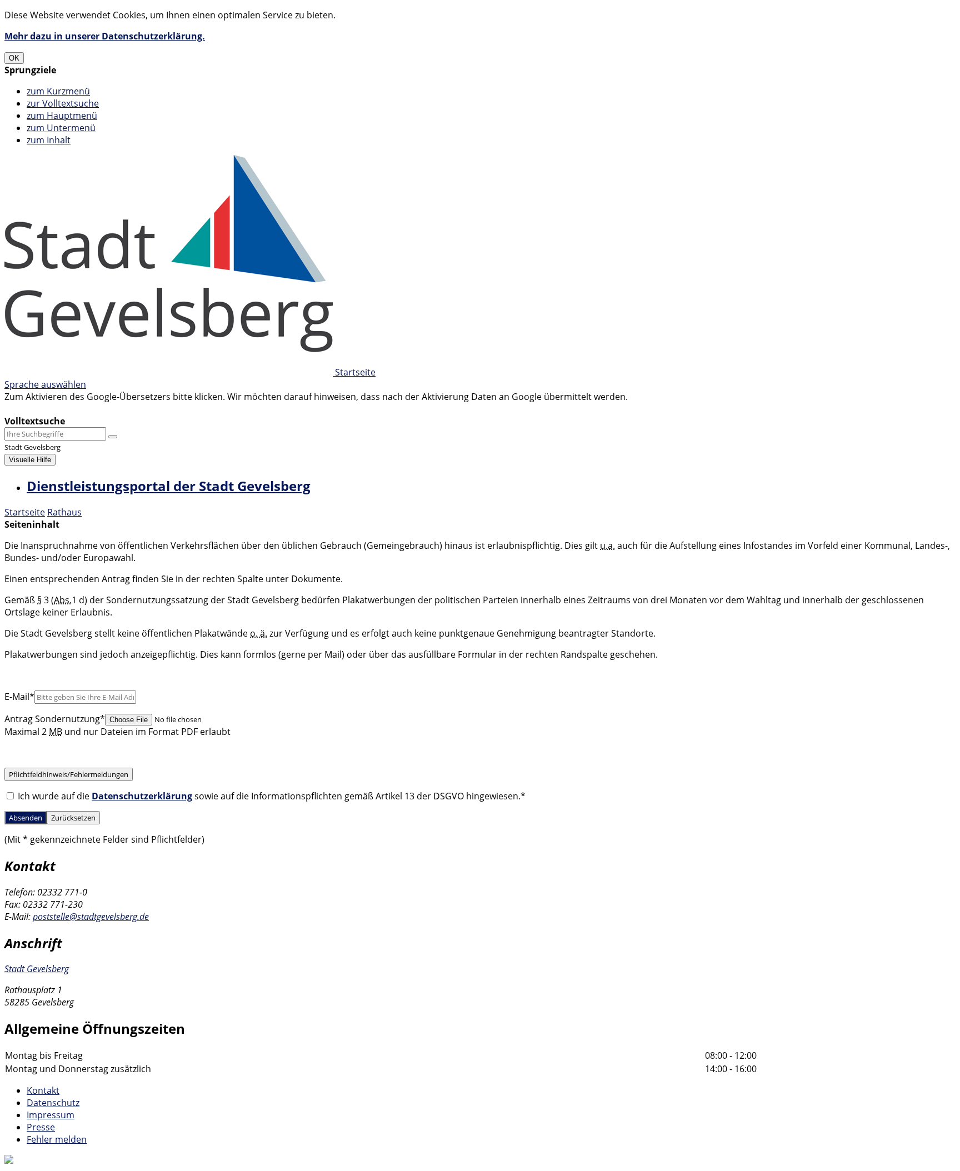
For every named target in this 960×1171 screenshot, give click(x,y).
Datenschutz (53, 1103)
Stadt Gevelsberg (36, 969)
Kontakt (43, 1090)
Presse (41, 1127)
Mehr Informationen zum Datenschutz (84, 409)
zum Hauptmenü (62, 115)
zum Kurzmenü (58, 91)
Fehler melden (57, 1139)
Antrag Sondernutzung (54, 719)
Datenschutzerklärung (142, 796)
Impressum (50, 1115)
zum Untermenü (61, 128)
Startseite (24, 512)
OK (14, 58)
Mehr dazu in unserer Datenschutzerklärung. (104, 36)
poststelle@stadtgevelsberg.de (91, 916)
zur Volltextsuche (63, 103)
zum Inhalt (49, 140)
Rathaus (64, 512)
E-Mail (19, 696)
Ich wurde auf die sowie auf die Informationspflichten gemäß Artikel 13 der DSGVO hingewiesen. (271, 796)
